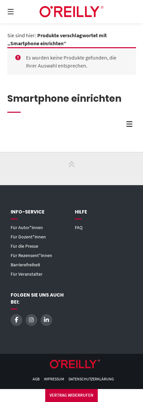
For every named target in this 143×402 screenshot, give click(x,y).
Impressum (54, 378)
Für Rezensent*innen (31, 255)
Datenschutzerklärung (91, 378)
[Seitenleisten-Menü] (131, 125)
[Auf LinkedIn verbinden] (46, 320)
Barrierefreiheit (25, 265)
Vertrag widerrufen (71, 395)
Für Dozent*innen (28, 237)
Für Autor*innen (27, 227)
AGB (36, 378)
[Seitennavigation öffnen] (20, 11)
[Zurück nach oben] (71, 168)
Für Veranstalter (27, 274)
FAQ (78, 227)
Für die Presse (24, 246)
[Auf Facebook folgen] (16, 320)
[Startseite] (71, 11)
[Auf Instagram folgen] (31, 320)
